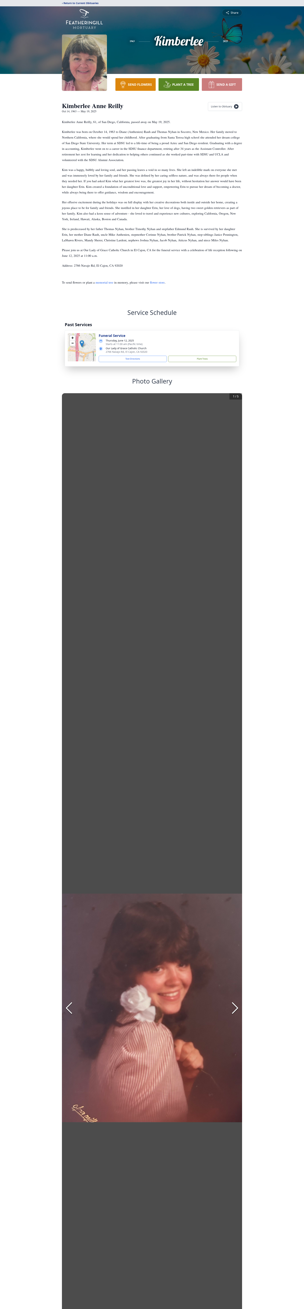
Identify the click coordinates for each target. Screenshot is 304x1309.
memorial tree (104, 282)
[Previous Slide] (69, 1008)
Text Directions (132, 358)
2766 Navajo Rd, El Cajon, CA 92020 (126, 351)
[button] (82, 343)
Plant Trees (202, 358)
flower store (157, 282)
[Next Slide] (235, 1008)
